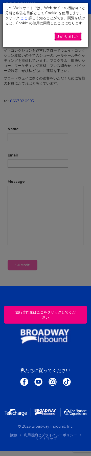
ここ (24, 18)
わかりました (68, 36)
